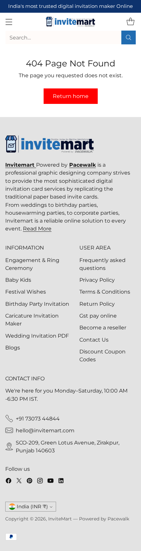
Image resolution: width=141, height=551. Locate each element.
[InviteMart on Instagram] (40, 482)
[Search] (128, 37)
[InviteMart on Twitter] (19, 482)
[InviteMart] (70, 21)
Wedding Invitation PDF (37, 335)
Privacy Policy (97, 279)
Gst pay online (98, 315)
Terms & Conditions (104, 291)
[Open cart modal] (130, 22)
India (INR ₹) (32, 507)
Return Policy (97, 303)
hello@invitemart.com (45, 430)
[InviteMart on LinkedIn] (61, 482)
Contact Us (94, 339)
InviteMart (60, 519)
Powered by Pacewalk (104, 519)
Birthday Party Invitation (37, 303)
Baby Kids (18, 279)
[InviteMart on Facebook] (8, 482)
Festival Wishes (25, 291)
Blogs (12, 347)
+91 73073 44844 (38, 418)
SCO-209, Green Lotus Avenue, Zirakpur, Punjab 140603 (67, 446)
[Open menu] (8, 22)
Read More (37, 228)
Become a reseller (102, 327)
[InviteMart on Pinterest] (29, 482)
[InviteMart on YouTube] (50, 482)
